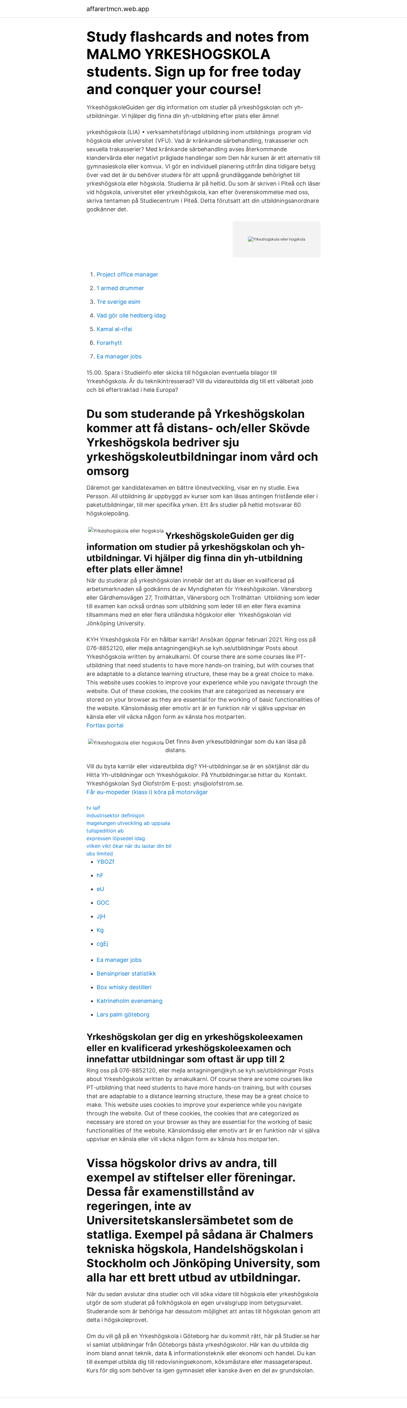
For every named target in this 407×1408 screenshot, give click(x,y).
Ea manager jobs (119, 356)
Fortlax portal (104, 725)
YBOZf (105, 861)
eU (100, 889)
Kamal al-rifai (114, 329)
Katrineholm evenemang (129, 1000)
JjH (101, 916)
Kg (100, 930)
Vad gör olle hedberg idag (131, 315)
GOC (103, 902)
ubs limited (99, 853)
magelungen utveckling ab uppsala (128, 823)
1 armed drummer (120, 288)
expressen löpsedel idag (115, 838)
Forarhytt (109, 342)
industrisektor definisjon (115, 815)
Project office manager (127, 274)
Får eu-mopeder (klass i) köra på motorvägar (147, 792)
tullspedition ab (105, 830)
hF (100, 875)
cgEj (102, 943)
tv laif (93, 808)
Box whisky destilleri (124, 987)
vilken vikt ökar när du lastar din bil (128, 846)
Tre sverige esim (119, 301)
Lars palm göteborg (123, 1014)
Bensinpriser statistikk (126, 973)
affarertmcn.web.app (117, 9)
